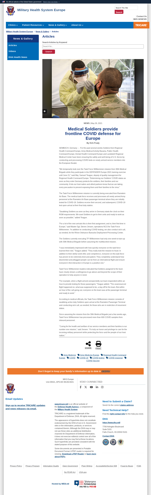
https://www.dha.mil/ (111, 423)
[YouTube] (91, 387)
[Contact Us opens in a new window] (142, 16)
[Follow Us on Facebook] (80, 387)
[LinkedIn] (97, 387)
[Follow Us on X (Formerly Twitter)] (85, 387)
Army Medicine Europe (89, 355)
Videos (12, 51)
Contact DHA (108, 436)
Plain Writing (87, 466)
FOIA (139, 466)
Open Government (70, 466)
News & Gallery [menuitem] (56, 25)
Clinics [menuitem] (12, 25)
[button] (51, 2)
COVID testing (98, 358)
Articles (12, 45)
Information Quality (51, 466)
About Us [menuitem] (76, 25)
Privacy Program (33, 466)
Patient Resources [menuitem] (32, 25)
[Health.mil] (113, 442)
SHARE (88, 348)
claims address (127, 405)
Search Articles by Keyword (54, 42)
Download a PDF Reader (73, 454)
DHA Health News (17, 57)
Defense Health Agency (68, 407)
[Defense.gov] (106, 442)
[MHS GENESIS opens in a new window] (140, 19)
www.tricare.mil (61, 404)
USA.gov (83, 472)
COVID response (116, 358)
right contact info (117, 414)
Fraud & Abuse (127, 466)
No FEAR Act (69, 472)
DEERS (105, 371)
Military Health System (68, 410)
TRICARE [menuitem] (141, 25)
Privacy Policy (16, 466)
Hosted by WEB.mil (60, 484)
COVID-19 (84, 358)
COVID (72, 358)
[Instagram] (102, 387)
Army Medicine (69, 355)
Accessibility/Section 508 (106, 466)
